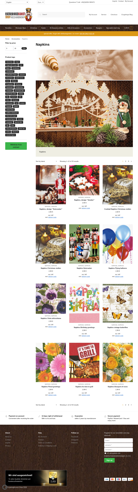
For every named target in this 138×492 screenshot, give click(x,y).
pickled (22, 103)
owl (16, 103)
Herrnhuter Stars (11, 93)
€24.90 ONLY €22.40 (87, 33)
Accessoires (16, 39)
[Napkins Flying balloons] (118, 244)
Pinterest (74, 443)
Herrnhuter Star (19, 90)
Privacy (8, 446)
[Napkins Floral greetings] (51, 362)
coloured (22, 74)
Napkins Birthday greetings (84, 327)
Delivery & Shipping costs (47, 446)
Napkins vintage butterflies (117, 327)
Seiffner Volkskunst (12, 113)
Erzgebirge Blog (127, 14)
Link (128, 456)
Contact (8, 440)
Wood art (15, 132)
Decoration (9, 78)
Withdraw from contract (16, 146)
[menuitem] (17, 2)
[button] (128, 28)
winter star (22, 128)
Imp (7, 97)
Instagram (74, 440)
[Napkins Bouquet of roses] (118, 362)
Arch (21, 65)
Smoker (20, 119)
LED (20, 97)
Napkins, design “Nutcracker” (50, 209)
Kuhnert (13, 97)
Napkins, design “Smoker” (84, 200)
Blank (8, 68)
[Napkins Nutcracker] (84, 244)
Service (103, 14)
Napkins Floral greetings (51, 387)
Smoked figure (10, 119)
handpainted (19, 87)
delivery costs (52, 217)
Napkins (48, 206)
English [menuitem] (8, 2)
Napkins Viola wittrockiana (51, 318)
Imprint (7, 443)
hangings (9, 90)
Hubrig (21, 93)
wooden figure (10, 135)
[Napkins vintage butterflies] (118, 303)
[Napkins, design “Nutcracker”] (51, 184)
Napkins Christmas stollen (51, 268)
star (7, 125)
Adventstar (9, 62)
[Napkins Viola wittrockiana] (51, 299)
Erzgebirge (9, 84)
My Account (93, 14)
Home (7, 39)
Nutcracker (9, 103)
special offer (18, 122)
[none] (17, 2)
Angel (17, 62)
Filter (24, 48)
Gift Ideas (18, 84)
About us (8, 437)
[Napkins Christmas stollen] (51, 244)
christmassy (15, 68)
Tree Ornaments (11, 128)
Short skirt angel (11, 116)
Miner (8, 100)
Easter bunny (19, 78)
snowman (9, 122)
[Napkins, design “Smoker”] (84, 180)
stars (12, 125)
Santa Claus (10, 109)
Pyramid (8, 106)
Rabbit (16, 106)
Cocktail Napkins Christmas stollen (117, 209)
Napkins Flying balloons (118, 268)
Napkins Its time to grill (84, 387)
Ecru (7, 81)
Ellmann (14, 81)
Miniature (15, 100)
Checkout (114, 14)
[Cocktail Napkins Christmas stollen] (118, 184)
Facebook (74, 437)
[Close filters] (27, 43)
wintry (8, 132)
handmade (9, 87)
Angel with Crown (11, 65)
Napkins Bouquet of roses (118, 387)
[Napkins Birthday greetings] (84, 303)
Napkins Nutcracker (84, 268)
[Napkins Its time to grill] (84, 362)
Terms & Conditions (45, 443)
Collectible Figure (11, 74)
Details (50, 222)
